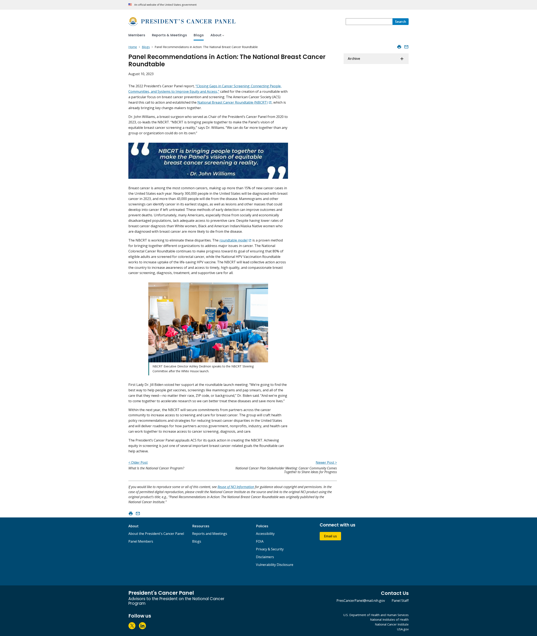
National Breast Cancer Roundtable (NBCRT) (232, 102)
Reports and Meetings (209, 533)
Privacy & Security (270, 549)
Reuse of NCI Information (236, 487)
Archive (354, 58)
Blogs (196, 541)
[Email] (406, 46)
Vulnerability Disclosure (274, 564)
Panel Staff (400, 600)
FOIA (259, 541)
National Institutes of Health (389, 620)
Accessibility (265, 533)
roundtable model (233, 240)
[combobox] (369, 21)
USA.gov (403, 629)
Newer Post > (326, 462)
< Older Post (138, 462)
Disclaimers (265, 557)
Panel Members (140, 541)
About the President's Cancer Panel (156, 533)
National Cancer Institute (392, 624)
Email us (330, 536)
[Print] (399, 46)
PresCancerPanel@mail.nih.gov (360, 600)
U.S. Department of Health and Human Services (376, 615)
